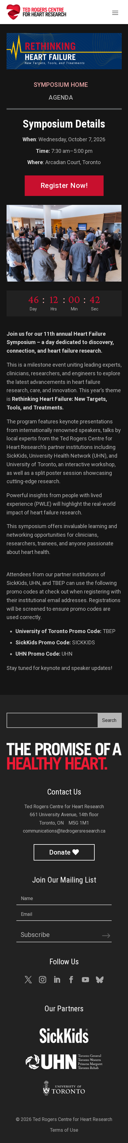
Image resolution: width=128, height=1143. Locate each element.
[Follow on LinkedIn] (57, 980)
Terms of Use (64, 1130)
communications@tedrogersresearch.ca (64, 831)
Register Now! (64, 185)
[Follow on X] (28, 980)
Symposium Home (61, 84)
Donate (60, 852)
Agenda (61, 97)
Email (26, 914)
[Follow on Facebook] (71, 980)
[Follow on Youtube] (85, 980)
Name (27, 898)
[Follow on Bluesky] (100, 980)
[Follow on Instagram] (42, 980)
